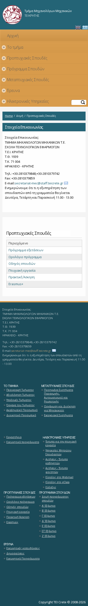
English (78, 28)
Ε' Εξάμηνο (48, 526)
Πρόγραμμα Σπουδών (24, 69)
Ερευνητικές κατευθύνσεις (23, 548)
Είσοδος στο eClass (57, 482)
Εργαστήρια (14, 437)
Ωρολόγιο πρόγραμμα (25, 257)
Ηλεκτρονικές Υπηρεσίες (26, 101)
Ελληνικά (85, 28)
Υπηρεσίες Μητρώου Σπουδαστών (58, 452)
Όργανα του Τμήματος (20, 405)
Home (9, 116)
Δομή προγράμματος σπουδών (55, 498)
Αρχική (13, 35)
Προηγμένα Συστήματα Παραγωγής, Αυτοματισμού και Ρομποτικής (58, 395)
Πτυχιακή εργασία (22, 270)
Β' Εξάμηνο (48, 510)
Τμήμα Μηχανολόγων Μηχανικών (48, 11)
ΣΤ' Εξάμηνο (49, 531)
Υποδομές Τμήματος (19, 400)
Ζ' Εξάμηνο (48, 536)
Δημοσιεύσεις (15, 553)
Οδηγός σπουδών (22, 263)
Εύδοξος (50, 487)
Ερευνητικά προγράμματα (22, 442)
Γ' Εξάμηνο (48, 515)
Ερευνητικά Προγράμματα (23, 558)
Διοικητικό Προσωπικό (21, 415)
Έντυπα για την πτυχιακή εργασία (61, 443)
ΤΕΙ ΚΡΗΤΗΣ (31, 15)
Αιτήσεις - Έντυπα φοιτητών (56, 470)
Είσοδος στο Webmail (59, 477)
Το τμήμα (13, 47)
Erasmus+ (16, 284)
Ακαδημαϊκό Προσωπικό (22, 410)
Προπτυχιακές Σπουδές (25, 58)
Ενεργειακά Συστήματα (58, 415)
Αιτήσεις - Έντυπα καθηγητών (56, 461)
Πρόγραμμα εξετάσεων (26, 250)
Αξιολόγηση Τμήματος (20, 395)
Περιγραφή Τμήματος (20, 390)
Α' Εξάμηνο (48, 505)
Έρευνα (11, 90)
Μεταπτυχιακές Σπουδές (26, 79)
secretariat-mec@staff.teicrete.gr (38, 183)
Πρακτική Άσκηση (22, 277)
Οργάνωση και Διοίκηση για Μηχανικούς (60, 408)
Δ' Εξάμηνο (49, 521)
